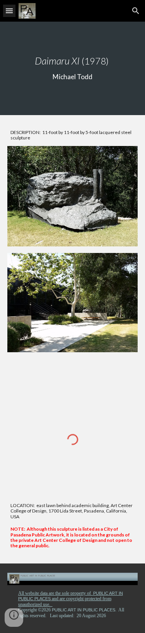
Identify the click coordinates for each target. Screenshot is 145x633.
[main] (72, 68)
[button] (9, 10)
